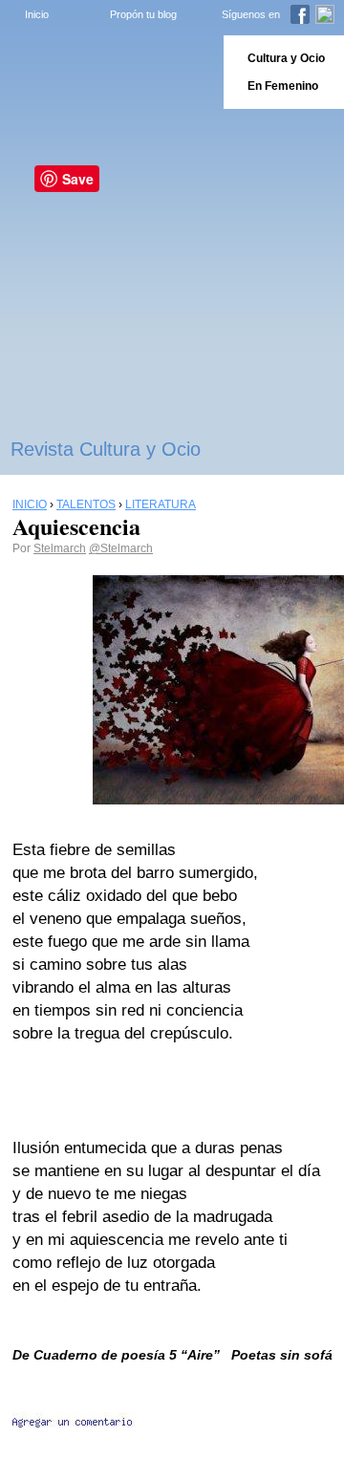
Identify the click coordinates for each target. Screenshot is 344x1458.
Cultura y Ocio (286, 58)
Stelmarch (59, 548)
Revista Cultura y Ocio (106, 449)
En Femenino (282, 86)
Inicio (37, 14)
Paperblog (105, 72)
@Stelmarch (121, 548)
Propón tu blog (143, 14)
